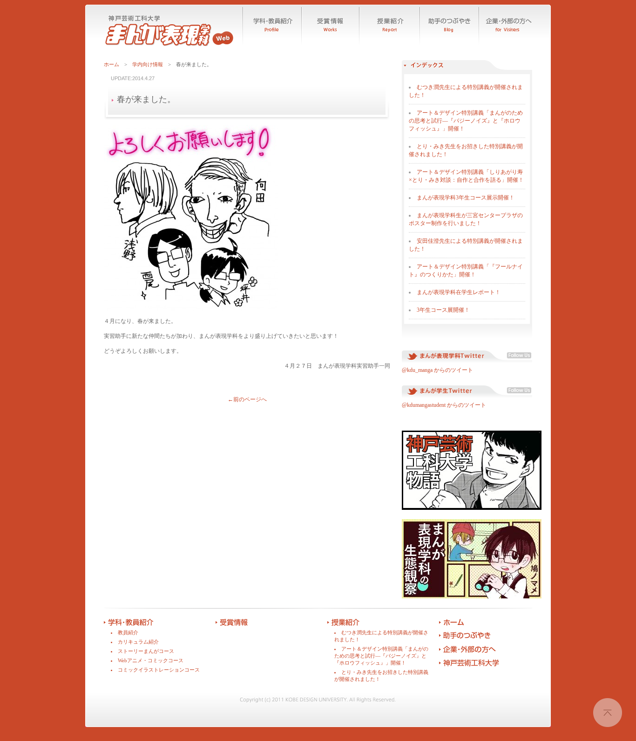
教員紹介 (128, 632)
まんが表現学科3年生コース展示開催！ (465, 197)
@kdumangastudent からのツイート (444, 405)
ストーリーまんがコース (146, 651)
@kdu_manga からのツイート (437, 370)
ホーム (111, 64)
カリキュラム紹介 (138, 642)
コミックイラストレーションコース (159, 669)
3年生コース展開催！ (443, 310)
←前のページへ (247, 399)
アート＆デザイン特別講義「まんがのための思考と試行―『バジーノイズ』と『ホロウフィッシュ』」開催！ (466, 121)
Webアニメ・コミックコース (150, 660)
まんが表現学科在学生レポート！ (459, 292)
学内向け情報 (147, 64)
